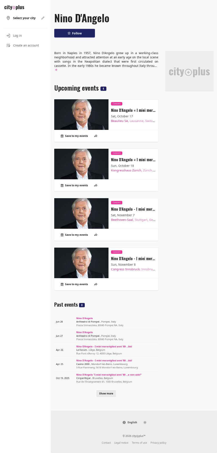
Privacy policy (158, 443)
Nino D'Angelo (84, 318)
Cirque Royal (94, 378)
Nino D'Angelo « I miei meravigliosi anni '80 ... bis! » (133, 110)
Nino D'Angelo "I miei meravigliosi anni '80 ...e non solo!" (109, 374)
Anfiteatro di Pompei (96, 321)
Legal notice (121, 443)
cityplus (14, 6)
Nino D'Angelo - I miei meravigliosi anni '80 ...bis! (133, 258)
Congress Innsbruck (139, 269)
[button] (130, 422)
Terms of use (139, 443)
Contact (106, 443)
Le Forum (90, 349)
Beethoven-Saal (136, 220)
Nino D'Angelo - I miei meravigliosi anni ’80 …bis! (133, 209)
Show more (106, 393)
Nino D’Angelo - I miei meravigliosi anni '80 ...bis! (104, 346)
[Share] (95, 136)
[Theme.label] (145, 422)
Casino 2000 (102, 364)
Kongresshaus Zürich (141, 170)
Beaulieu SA (136, 121)
